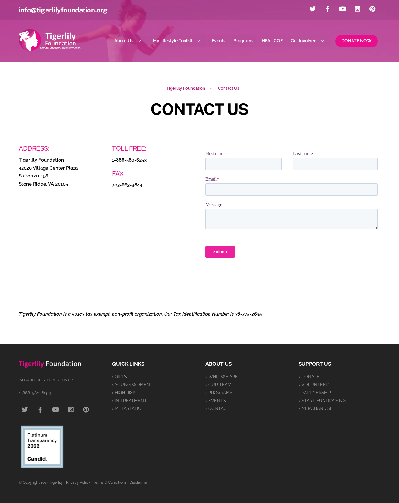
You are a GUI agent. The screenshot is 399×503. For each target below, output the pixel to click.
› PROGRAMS (219, 392)
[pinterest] (372, 8)
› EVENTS (215, 400)
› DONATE (309, 376)
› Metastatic (126, 408)
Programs (243, 40)
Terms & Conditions (110, 482)
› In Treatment (129, 400)
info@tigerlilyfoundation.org (63, 10)
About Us (123, 40)
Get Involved (304, 40)
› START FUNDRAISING (322, 400)
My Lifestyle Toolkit (172, 40)
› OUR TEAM (218, 384)
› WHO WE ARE (221, 376)
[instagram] (357, 8)
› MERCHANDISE (316, 408)
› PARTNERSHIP (315, 392)
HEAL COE (272, 40)
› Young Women (131, 384)
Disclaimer (138, 482)
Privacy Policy (78, 482)
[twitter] (312, 8)
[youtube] (342, 8)
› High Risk (124, 392)
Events (218, 40)
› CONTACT (217, 408)
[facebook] (327, 8)
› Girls (119, 376)
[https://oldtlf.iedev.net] (50, 48)
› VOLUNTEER (314, 384)
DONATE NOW (356, 40)
